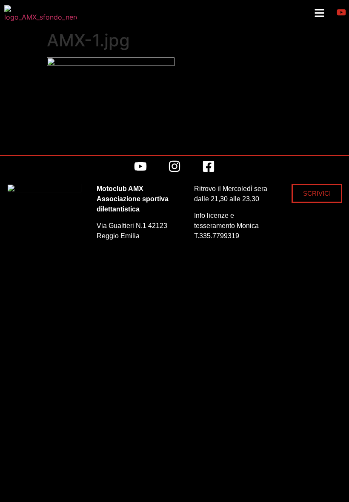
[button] (319, 13)
